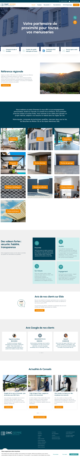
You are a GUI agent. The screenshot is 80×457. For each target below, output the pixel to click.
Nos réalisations (57, 4)
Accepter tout (74, 454)
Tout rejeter (64, 454)
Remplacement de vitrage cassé (44, 376)
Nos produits (47, 4)
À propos (39, 4)
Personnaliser (55, 454)
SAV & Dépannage (67, 4)
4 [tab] (43, 352)
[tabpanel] (15, 341)
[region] (40, 453)
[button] (2, 391)
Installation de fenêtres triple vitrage (18, 376)
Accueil (33, 4)
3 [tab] (41, 352)
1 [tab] (39, 352)
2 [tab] (40, 352)
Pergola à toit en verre (71, 376)
